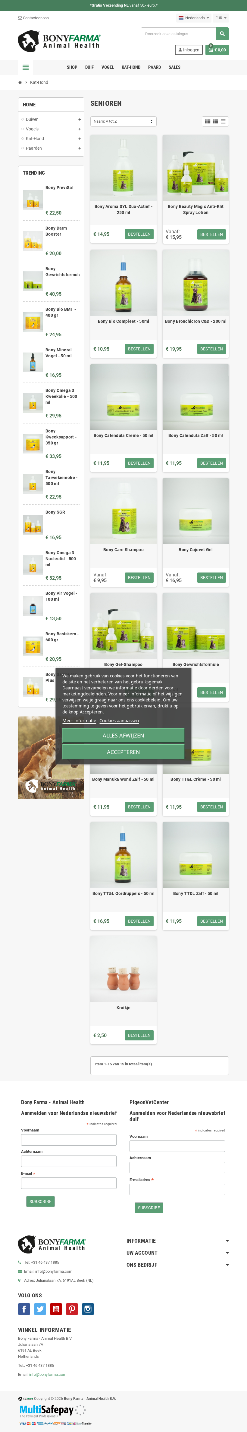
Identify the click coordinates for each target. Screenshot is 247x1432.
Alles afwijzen (123, 735)
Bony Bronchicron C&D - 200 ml (196, 321)
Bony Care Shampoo (123, 549)
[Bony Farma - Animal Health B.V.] (59, 40)
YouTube (56, 1309)
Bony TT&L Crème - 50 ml (195, 779)
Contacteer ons (35, 18)
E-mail (28, 1174)
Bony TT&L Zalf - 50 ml (195, 893)
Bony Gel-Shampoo (123, 664)
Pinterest (72, 1309)
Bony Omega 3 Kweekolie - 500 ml (61, 396)
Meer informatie (79, 720)
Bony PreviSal (59, 187)
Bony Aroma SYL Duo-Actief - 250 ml (124, 209)
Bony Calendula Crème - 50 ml (124, 435)
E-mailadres (142, 1180)
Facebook (24, 1309)
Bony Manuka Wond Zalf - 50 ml (123, 779)
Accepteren (123, 752)
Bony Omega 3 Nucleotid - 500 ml (60, 558)
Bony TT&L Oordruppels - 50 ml (123, 893)
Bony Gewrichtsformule (196, 664)
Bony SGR (55, 512)
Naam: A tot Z (105, 121)
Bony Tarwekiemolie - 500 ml (61, 477)
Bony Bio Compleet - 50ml (123, 321)
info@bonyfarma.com (47, 1374)
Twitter (40, 1309)
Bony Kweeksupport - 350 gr (61, 437)
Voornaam (30, 1130)
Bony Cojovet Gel (196, 549)
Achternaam (31, 1151)
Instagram (88, 1309)
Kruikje (124, 1007)
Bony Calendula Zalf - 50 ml (195, 435)
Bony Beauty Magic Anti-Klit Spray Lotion (196, 209)
